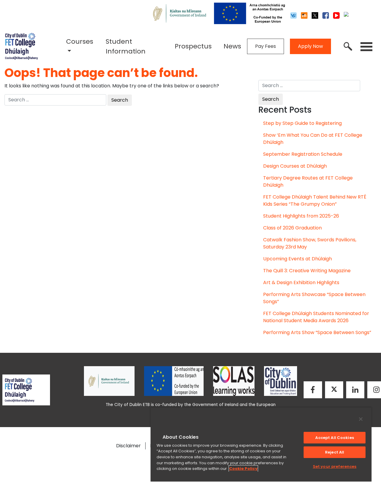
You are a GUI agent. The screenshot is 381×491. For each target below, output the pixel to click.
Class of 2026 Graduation (292, 227)
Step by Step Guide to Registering (302, 123)
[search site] (348, 46)
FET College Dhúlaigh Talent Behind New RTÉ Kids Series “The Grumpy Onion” (314, 200)
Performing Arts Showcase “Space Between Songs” (314, 298)
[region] (261, 444)
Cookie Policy (243, 468)
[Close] (360, 419)
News (232, 46)
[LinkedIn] (355, 389)
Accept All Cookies (334, 437)
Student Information (126, 46)
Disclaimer (128, 445)
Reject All (334, 452)
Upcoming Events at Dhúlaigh (297, 258)
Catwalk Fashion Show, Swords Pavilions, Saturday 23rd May (309, 243)
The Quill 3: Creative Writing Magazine (307, 270)
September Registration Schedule (302, 154)
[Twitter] (334, 389)
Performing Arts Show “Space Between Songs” (317, 332)
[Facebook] (313, 389)
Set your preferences (335, 466)
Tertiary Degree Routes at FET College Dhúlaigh (308, 181)
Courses (79, 41)
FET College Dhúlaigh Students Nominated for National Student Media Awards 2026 (316, 317)
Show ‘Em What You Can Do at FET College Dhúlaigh (312, 139)
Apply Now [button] (310, 46)
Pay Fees (265, 46)
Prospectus (193, 46)
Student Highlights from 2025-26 (301, 216)
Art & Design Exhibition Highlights (301, 282)
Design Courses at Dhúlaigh (295, 166)
